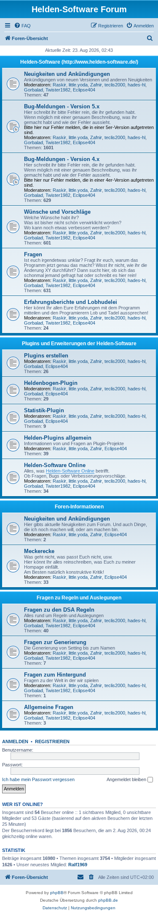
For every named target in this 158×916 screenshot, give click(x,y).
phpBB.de (108, 900)
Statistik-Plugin (44, 410)
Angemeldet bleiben (127, 779)
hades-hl (136, 84)
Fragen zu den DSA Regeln (59, 610)
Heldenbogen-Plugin (51, 383)
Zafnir (96, 84)
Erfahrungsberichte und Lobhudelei (70, 302)
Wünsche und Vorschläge (57, 212)
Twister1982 (58, 89)
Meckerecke (39, 551)
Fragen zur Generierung (55, 642)
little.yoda (78, 84)
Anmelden (15, 741)
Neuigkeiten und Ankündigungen (67, 74)
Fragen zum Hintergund (55, 675)
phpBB (57, 892)
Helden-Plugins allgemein (57, 438)
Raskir (59, 84)
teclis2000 (114, 84)
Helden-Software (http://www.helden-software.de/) (79, 62)
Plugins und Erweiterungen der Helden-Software (79, 344)
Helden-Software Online (55, 465)
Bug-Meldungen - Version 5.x (61, 106)
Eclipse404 (84, 89)
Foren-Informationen (79, 507)
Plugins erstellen (46, 355)
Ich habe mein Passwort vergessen (38, 779)
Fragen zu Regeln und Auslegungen (79, 598)
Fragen (33, 254)
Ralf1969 (77, 864)
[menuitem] (22, 26)
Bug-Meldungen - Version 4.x (61, 159)
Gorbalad (33, 89)
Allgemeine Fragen (48, 707)
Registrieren (52, 741)
